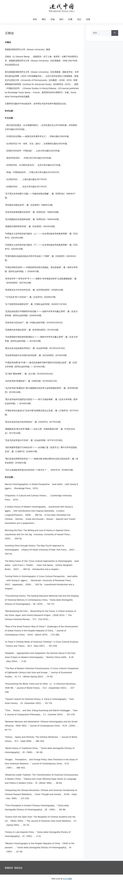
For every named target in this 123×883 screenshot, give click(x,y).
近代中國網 (67, 879)
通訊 (44, 19)
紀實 (70, 19)
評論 (53, 19)
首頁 (35, 19)
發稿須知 (18, 868)
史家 (88, 19)
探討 (61, 19)
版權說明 (9, 868)
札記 (79, 19)
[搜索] (114, 33)
